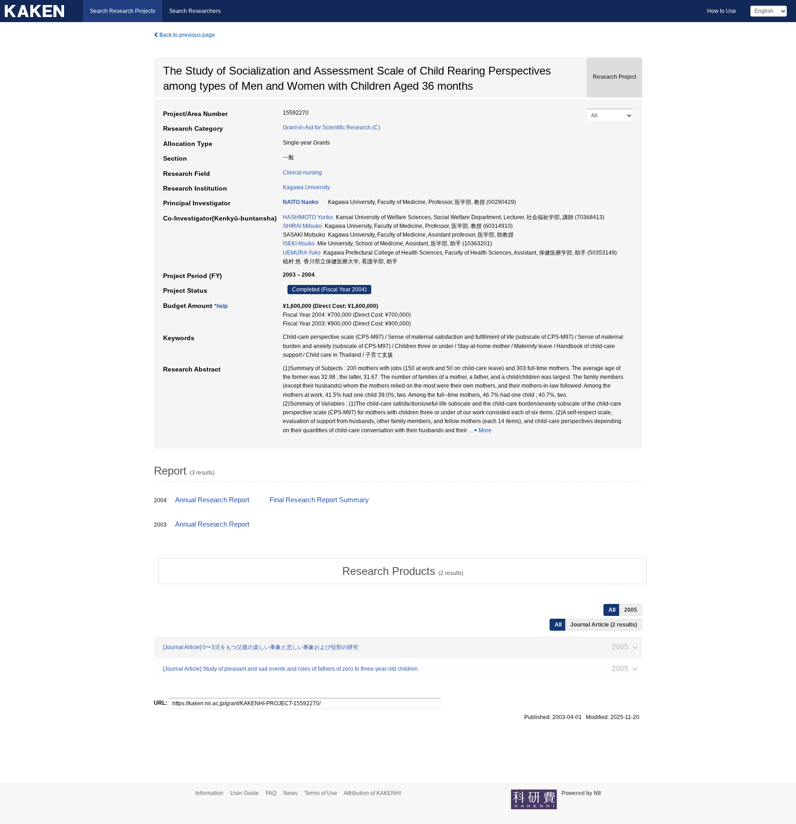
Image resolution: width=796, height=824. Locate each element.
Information (209, 793)
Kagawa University (306, 187)
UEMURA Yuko (302, 253)
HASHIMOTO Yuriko (308, 217)
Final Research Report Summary (319, 500)
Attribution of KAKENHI (372, 793)
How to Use (721, 11)
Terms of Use (320, 793)
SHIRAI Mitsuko (302, 226)
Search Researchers (195, 11)
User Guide (244, 793)
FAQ (271, 793)
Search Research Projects (122, 11)
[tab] (402, 571)
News (290, 793)
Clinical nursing (302, 172)
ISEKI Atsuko (299, 243)
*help (221, 306)
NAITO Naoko (300, 202)
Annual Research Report (212, 500)
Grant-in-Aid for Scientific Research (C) (331, 127)
